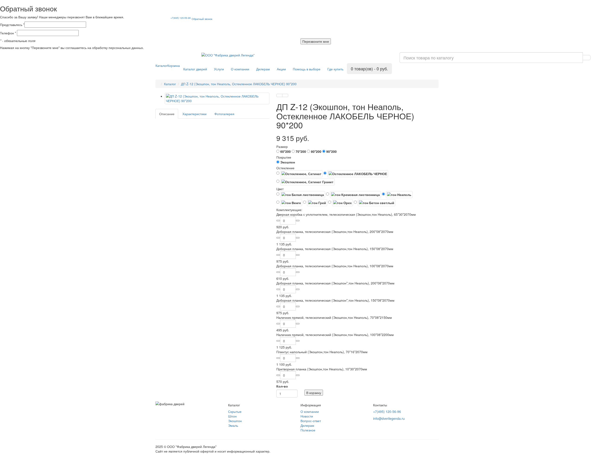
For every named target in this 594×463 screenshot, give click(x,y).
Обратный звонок (202, 19)
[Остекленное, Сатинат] (299, 173)
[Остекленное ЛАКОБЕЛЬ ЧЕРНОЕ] (355, 173)
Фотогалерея (224, 113)
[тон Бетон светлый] (374, 202)
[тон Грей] (315, 202)
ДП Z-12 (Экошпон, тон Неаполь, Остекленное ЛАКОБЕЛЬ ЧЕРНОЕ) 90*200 (239, 84)
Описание (166, 113)
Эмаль (233, 425)
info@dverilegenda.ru (389, 418)
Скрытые (235, 411)
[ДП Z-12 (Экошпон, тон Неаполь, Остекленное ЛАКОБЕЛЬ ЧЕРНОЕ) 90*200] (217, 98)
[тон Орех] (340, 202)
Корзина (173, 65)
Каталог (161, 65)
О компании (240, 69)
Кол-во (282, 386)
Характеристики (194, 113)
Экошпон (235, 420)
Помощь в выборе (306, 69)
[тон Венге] (289, 202)
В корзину (313, 392)
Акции (281, 69)
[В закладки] (279, 95)
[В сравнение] (285, 95)
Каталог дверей (195, 69)
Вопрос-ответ (310, 420)
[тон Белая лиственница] (300, 194)
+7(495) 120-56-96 (181, 18)
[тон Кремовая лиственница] (353, 194)
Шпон (232, 416)
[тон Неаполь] (397, 194)
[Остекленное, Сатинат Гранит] (305, 181)
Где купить (335, 69)
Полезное (307, 430)
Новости (306, 416)
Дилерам (263, 69)
